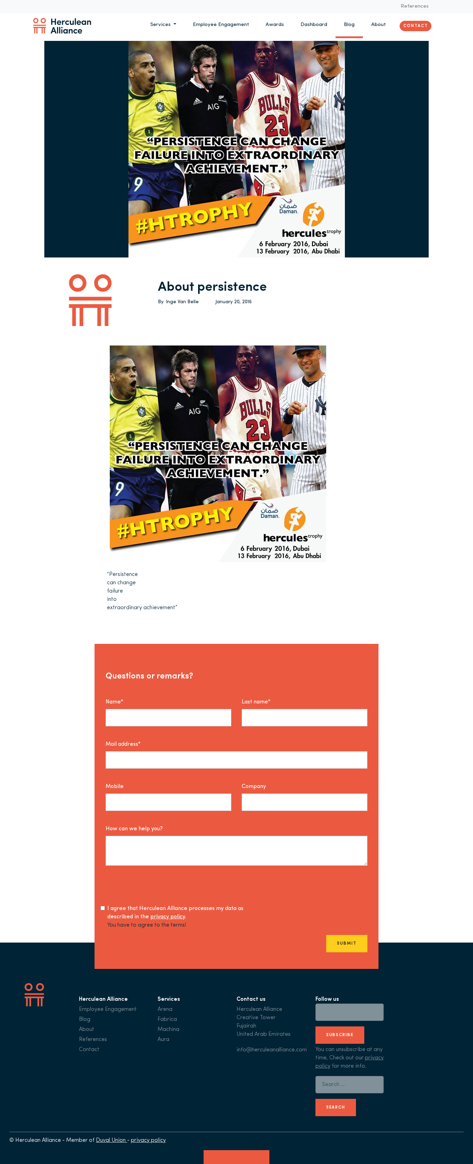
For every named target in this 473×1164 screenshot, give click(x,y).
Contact (415, 26)
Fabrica (167, 1019)
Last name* (256, 702)
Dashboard (314, 24)
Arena (165, 1009)
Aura (163, 1039)
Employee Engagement (221, 24)
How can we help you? (134, 829)
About (378, 24)
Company (254, 786)
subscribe (340, 1035)
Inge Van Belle (182, 302)
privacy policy (167, 917)
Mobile (115, 786)
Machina (168, 1029)
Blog (349, 24)
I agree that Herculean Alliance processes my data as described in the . (175, 913)
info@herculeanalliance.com (272, 1050)
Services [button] (161, 24)
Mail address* (123, 744)
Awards (275, 24)
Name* (114, 702)
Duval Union (111, 1140)
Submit (346, 944)
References (415, 6)
